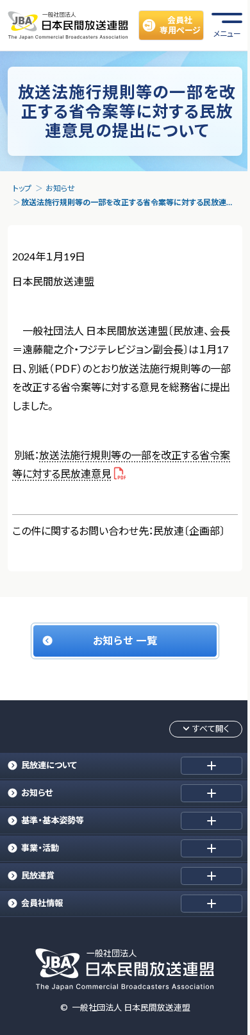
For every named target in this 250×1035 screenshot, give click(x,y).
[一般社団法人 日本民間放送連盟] (68, 25)
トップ (22, 188)
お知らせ (60, 188)
